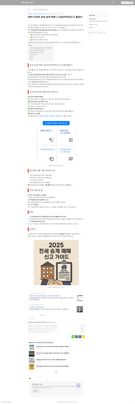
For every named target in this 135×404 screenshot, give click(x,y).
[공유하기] (35, 318)
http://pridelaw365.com (35, 304)
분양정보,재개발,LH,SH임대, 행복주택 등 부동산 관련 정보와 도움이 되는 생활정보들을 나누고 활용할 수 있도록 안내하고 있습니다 (54, 387)
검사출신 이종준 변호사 (36, 307)
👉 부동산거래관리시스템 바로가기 (56, 123)
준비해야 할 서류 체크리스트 (37, 52)
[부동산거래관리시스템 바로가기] (56, 163)
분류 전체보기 (92, 19)
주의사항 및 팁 (34, 54)
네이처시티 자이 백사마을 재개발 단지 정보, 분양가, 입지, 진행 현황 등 (42, 326)
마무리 (32, 59)
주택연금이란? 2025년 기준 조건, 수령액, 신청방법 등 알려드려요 (41, 328)
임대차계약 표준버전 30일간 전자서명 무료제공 (44, 296)
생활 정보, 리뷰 (93, 24)
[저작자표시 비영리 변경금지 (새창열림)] (82, 316)
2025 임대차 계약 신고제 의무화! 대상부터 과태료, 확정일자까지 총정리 (43, 325)
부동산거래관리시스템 (51, 116)
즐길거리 (91, 27)
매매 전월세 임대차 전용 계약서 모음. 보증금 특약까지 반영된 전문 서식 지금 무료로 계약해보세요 (51, 298)
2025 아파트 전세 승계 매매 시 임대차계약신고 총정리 (55, 17)
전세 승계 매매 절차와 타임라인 (38, 50)
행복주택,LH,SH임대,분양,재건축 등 (37, 13)
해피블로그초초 (50, 13)
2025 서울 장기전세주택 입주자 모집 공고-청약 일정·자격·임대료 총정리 (43, 330)
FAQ (32, 57)
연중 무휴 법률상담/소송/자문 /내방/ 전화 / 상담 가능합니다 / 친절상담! (48, 309)
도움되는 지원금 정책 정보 (40, 9)
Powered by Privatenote (6, 402)
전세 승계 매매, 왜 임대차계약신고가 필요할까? (41, 48)
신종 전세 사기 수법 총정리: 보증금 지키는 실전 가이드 (39, 332)
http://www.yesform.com (35, 293)
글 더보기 (56, 373)
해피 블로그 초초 (27, 2)
